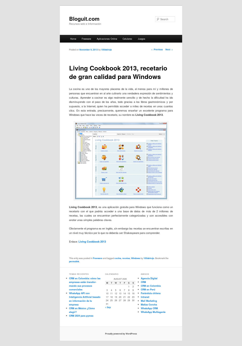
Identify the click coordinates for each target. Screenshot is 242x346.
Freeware (86, 38)
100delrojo (106, 49)
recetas (126, 258)
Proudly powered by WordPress (121, 333)
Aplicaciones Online (107, 38)
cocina (117, 258)
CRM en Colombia (151, 285)
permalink (74, 261)
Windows (135, 258)
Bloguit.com (84, 18)
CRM (143, 282)
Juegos (141, 38)
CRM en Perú (148, 289)
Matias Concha (149, 304)
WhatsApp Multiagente (153, 312)
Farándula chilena (151, 293)
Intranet (145, 297)
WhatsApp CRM (149, 308)
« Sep (108, 307)
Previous (157, 49)
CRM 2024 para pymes (81, 315)
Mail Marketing (149, 300)
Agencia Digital (149, 278)
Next (169, 49)
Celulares (127, 38)
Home (73, 38)
